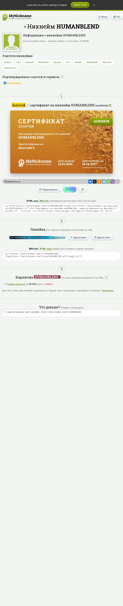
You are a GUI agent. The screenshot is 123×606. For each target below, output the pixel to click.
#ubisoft (29, 62)
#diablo (78, 62)
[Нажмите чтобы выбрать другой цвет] (37, 237)
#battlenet (43, 62)
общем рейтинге (16, 284)
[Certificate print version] (82, 189)
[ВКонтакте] (90, 181)
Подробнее (108, 290)
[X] (95, 181)
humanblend (14, 83)
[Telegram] (104, 181)
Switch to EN (80, 5)
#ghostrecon (10, 68)
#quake (57, 62)
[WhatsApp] (108, 181)
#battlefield (92, 62)
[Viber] (113, 181)
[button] (116, 17)
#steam (8, 62)
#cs (68, 62)
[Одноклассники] (99, 181)
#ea (18, 62)
